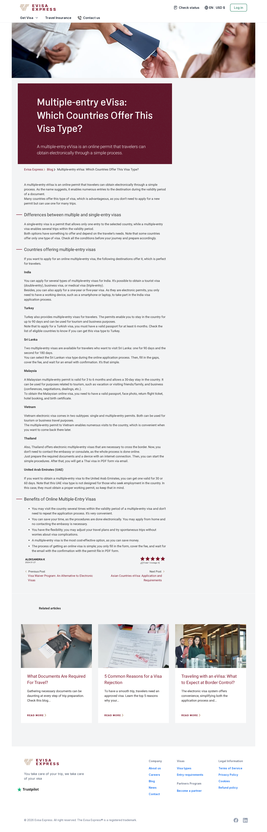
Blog (152, 781)
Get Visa (26, 18)
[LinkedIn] (245, 820)
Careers (154, 774)
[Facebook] (236, 820)
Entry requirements (190, 774)
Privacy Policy (228, 774)
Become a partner (189, 790)
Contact (154, 794)
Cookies (224, 781)
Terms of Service (230, 768)
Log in (238, 8)
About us (155, 768)
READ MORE (35, 715)
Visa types (184, 768)
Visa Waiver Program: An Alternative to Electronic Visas (60, 578)
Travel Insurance (58, 18)
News (153, 787)
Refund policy (228, 787)
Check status (189, 8)
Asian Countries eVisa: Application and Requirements (136, 578)
